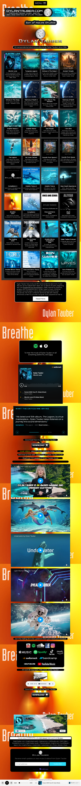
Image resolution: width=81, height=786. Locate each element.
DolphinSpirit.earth (32, 741)
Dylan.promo (43, 741)
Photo (55, 745)
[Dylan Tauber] (40, 43)
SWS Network (43, 738)
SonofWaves (64, 743)
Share (62, 731)
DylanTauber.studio (32, 743)
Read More (40, 299)
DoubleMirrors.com (18, 743)
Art (51, 745)
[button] (40, 3)
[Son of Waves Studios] (40, 26)
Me (20, 745)
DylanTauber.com (19, 741)
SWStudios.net (54, 741)
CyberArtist (45, 745)
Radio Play (40, 455)
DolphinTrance (26, 745)
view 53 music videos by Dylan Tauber (46, 451)
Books (60, 745)
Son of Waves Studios (44, 717)
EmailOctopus (44, 769)
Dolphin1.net (55, 743)
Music (65, 745)
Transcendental (45, 743)
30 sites (60, 738)
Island (15, 745)
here (51, 355)
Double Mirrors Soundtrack (32, 287)
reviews (37, 458)
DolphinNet (36, 745)
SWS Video (63, 741)
